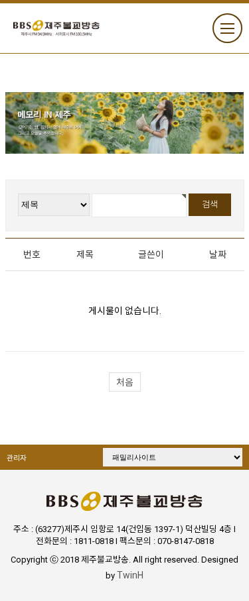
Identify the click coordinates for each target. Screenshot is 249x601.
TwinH (130, 575)
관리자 (17, 458)
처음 (124, 382)
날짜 (217, 254)
